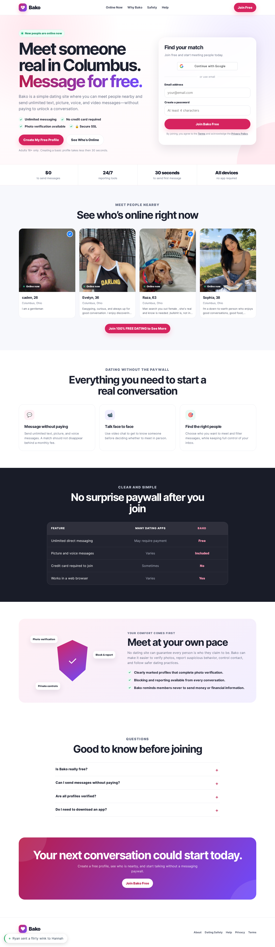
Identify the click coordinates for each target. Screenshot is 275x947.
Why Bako (134, 7)
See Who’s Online (85, 140)
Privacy (240, 932)
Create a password (176, 102)
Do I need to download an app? (81, 809)
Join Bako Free (207, 124)
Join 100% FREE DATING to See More (137, 328)
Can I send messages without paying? (88, 783)
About (198, 932)
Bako (34, 7)
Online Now (114, 7)
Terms (201, 133)
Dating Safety (214, 932)
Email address (173, 84)
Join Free (245, 7)
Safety (152, 7)
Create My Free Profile (41, 140)
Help (165, 7)
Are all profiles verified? (76, 796)
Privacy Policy (239, 133)
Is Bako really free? (72, 769)
